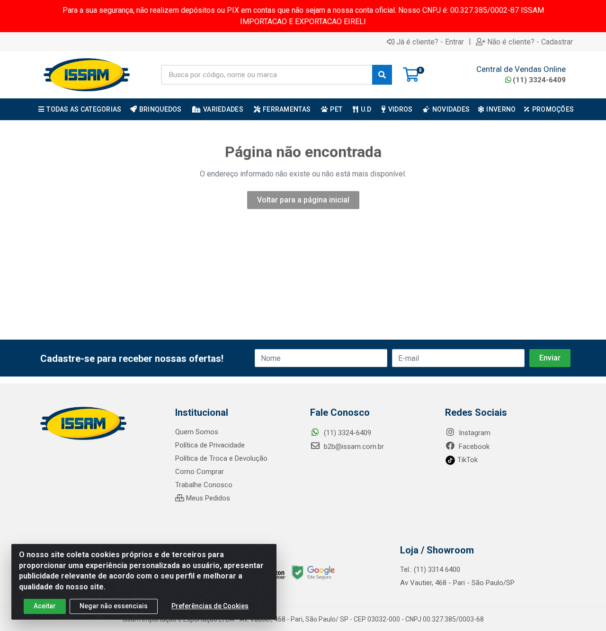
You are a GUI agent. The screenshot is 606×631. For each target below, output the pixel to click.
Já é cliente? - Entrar (430, 41)
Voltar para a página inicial (303, 199)
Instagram (473, 433)
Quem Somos (196, 432)
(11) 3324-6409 (539, 80)
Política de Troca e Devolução (221, 458)
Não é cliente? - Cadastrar (530, 41)
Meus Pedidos (207, 498)
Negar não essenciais (114, 606)
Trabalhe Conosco (203, 485)
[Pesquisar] (382, 75)
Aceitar (45, 606)
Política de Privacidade (210, 445)
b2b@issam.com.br (353, 446)
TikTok (466, 460)
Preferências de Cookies (210, 606)
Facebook (473, 446)
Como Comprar (199, 471)
